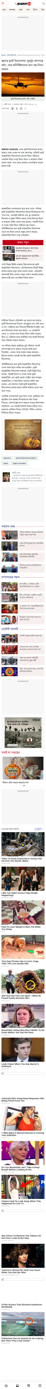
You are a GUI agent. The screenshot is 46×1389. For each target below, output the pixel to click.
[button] (44, 3)
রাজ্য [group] (21, 9)
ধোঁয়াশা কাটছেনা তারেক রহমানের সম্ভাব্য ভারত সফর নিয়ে (31, 533)
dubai (6, 463)
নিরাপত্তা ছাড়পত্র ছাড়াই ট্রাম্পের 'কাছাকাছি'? (30, 566)
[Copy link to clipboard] (25, 108)
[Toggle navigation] (3, 3)
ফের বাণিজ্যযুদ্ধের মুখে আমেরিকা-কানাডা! (32, 544)
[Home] (23, 3)
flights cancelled (19, 463)
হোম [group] (4, 9)
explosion (7, 458)
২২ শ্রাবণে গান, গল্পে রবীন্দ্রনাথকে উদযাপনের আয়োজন (31, 607)
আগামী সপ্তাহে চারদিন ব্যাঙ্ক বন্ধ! (31, 635)
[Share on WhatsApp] (21, 108)
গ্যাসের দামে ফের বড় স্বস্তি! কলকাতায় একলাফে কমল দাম (30, 648)
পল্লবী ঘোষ (7, 104)
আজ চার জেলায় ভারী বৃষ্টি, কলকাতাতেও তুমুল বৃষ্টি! (29, 659)
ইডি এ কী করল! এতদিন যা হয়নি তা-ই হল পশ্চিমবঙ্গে (31, 596)
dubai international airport (26, 458)
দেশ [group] (27, 9)
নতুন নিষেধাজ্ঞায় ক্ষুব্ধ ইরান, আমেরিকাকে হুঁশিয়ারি (29, 555)
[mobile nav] (6, 1385)
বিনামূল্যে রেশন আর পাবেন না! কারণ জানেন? (30, 618)
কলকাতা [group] (12, 9)
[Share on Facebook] (12, 108)
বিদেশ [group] (35, 9)
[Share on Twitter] (16, 108)
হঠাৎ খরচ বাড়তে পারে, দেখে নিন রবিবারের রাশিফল (31, 670)
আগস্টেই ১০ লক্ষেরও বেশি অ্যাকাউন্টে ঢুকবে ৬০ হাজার (29, 585)
